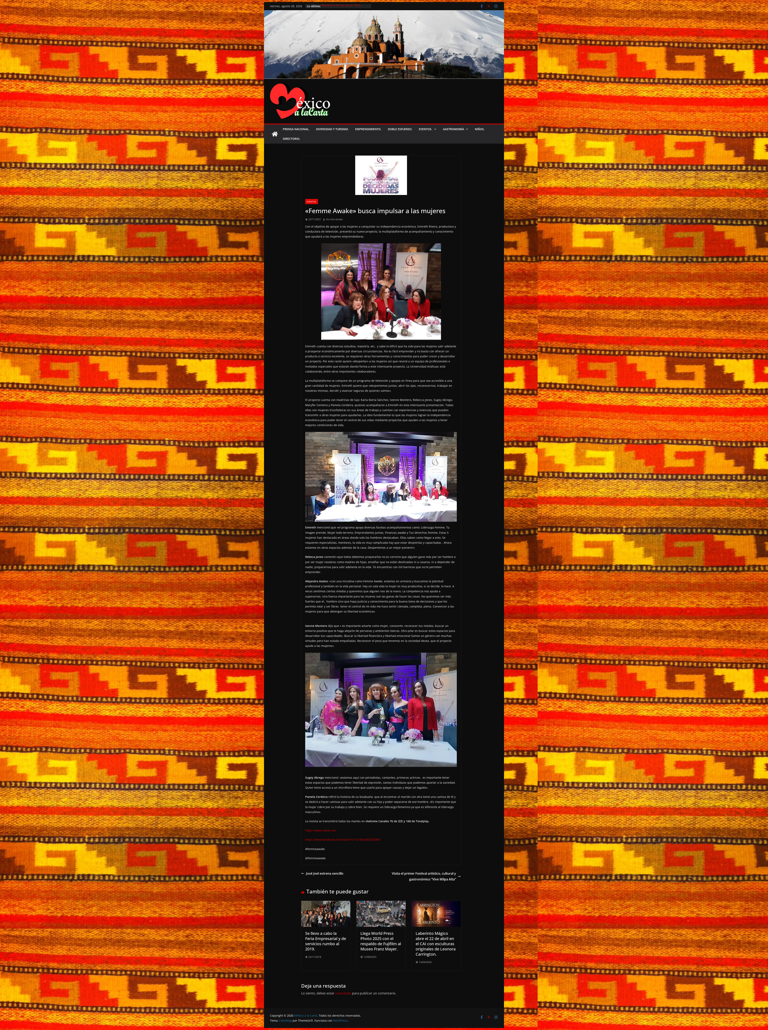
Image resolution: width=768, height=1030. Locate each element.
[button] (434, 129)
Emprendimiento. (368, 129)
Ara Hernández (334, 219)
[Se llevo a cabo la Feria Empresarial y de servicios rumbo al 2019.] (325, 903)
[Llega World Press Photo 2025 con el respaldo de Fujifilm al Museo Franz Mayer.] (381, 903)
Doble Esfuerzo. (400, 129)
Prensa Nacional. (296, 129)
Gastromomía (453, 129)
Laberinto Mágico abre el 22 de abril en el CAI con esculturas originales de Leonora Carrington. (436, 944)
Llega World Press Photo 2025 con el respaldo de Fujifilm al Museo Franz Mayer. (380, 941)
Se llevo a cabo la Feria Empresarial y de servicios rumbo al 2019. (325, 941)
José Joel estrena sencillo (324, 873)
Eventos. (425, 129)
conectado (343, 993)
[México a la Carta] (384, 13)
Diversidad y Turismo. (332, 129)
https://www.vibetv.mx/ (320, 830)
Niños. (480, 129)
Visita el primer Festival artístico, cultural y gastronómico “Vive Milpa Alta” (424, 876)
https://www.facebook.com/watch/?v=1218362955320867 (343, 839)
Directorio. (291, 139)
